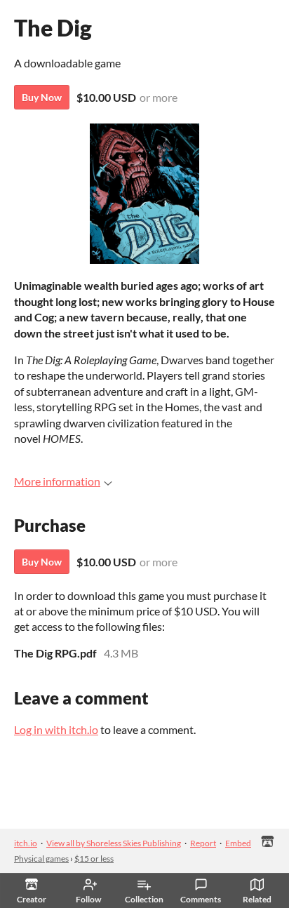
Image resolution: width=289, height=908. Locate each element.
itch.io (25, 843)
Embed (238, 843)
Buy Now (42, 97)
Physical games (41, 858)
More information (57, 481)
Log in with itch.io (56, 729)
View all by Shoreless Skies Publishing (113, 843)
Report (203, 843)
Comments (200, 899)
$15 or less (94, 858)
